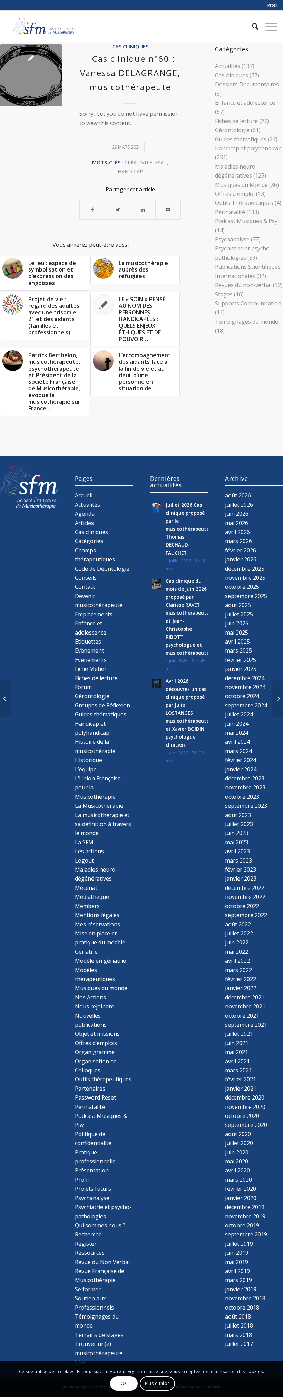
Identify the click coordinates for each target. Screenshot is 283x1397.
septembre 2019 (246, 1234)
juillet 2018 (239, 1325)
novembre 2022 (245, 897)
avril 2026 (237, 532)
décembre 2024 (244, 678)
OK (124, 1383)
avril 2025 (237, 641)
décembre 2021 (244, 997)
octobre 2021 (242, 1015)
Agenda (85, 513)
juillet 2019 (239, 1243)
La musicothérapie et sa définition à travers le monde (103, 824)
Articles (84, 523)
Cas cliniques (130, 46)
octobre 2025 (242, 586)
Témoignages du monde (246, 321)
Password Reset (95, 1097)
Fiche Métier (91, 669)
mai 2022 (236, 952)
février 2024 (240, 760)
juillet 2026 (239, 505)
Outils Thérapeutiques (244, 203)
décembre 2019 (244, 1207)
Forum (83, 687)
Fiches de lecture (236, 121)
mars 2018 (238, 1335)
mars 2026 (238, 541)
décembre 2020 (244, 1097)
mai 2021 (236, 1052)
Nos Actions (90, 997)
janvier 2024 (240, 769)
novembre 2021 (245, 1006)
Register (86, 1243)
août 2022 (238, 924)
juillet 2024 (239, 714)
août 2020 (238, 1134)
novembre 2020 (245, 1107)
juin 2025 (236, 623)
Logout (84, 860)
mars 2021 (238, 1070)
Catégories (89, 541)
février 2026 (240, 550)
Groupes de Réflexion (102, 705)
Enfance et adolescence (245, 102)
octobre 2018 (242, 1307)
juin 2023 (236, 833)
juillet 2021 (239, 1033)
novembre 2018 (245, 1298)
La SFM (84, 842)
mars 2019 (238, 1280)
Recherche (88, 1234)
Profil (272, 5)
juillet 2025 (239, 614)
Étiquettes (88, 641)
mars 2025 (238, 650)
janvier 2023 (240, 878)
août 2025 (238, 605)
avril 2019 (237, 1271)
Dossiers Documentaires (247, 84)
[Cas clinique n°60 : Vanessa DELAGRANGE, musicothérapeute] (31, 75)
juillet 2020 (239, 1143)
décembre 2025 (244, 568)
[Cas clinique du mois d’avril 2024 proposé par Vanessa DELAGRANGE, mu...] (277, 698)
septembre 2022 (246, 915)
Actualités (227, 66)
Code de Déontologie (102, 568)
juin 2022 (236, 942)
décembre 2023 (244, 778)
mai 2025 (236, 632)
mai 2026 (236, 523)
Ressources (90, 1252)
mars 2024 (238, 751)
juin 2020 (236, 1152)
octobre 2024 (242, 696)
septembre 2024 (246, 705)
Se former (88, 1289)
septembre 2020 (246, 1125)
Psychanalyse (232, 239)
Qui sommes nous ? (100, 1225)
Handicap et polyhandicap (248, 148)
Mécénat (86, 888)
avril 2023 (237, 851)
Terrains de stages (99, 1335)
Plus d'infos (157, 1383)
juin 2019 (236, 1252)
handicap (130, 171)
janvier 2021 (240, 1088)
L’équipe (86, 769)
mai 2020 (236, 1161)
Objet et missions (97, 1033)
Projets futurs (93, 1188)
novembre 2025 (245, 577)
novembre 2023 (245, 787)
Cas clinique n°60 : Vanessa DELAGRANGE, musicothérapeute (130, 73)
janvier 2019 (240, 1289)
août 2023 (238, 815)
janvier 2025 (240, 669)
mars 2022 (238, 970)
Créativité (138, 162)
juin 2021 (236, 1043)
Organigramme (95, 1052)
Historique (88, 760)
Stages (224, 294)
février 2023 (240, 869)
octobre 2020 (242, 1116)
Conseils (86, 577)
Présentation (92, 1170)
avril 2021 (237, 1061)
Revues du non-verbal (243, 285)
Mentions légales (97, 915)
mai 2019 (236, 1262)
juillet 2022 (239, 933)
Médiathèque (92, 897)
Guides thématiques (240, 139)
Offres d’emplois (96, 1043)
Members (87, 906)
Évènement (89, 650)
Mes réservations (97, 924)
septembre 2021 (246, 1024)
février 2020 (240, 1188)
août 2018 (238, 1316)
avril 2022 (237, 960)
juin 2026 (236, 513)
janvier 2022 (240, 988)
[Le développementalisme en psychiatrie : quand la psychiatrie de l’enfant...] (5, 698)
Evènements (91, 660)
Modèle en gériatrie (100, 960)
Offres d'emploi (235, 194)
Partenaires (90, 1088)
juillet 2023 (239, 824)
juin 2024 (236, 724)
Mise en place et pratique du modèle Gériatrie (100, 943)
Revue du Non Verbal (102, 1262)
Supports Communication (248, 303)
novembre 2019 (245, 1216)
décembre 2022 (244, 888)
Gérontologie (232, 130)
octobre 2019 (242, 1225)
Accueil (83, 495)
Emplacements (94, 614)
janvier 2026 (240, 559)
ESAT (161, 162)
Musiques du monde (101, 988)
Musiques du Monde (241, 185)
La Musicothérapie (99, 805)
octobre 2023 (242, 796)
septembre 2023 (246, 805)
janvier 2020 (240, 1198)
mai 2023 (236, 842)
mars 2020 (238, 1180)
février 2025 (240, 660)
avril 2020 (237, 1170)
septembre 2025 (246, 596)
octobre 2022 (242, 906)
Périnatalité (230, 212)
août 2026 (238, 495)
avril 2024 (237, 741)
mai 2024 (236, 732)
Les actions (89, 851)
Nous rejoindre (94, 1006)
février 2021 (240, 1079)
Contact (85, 586)
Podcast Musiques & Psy (246, 221)
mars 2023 (238, 860)
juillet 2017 (239, 1344)
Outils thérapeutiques (103, 1079)
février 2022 (240, 979)
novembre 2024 (245, 687)
